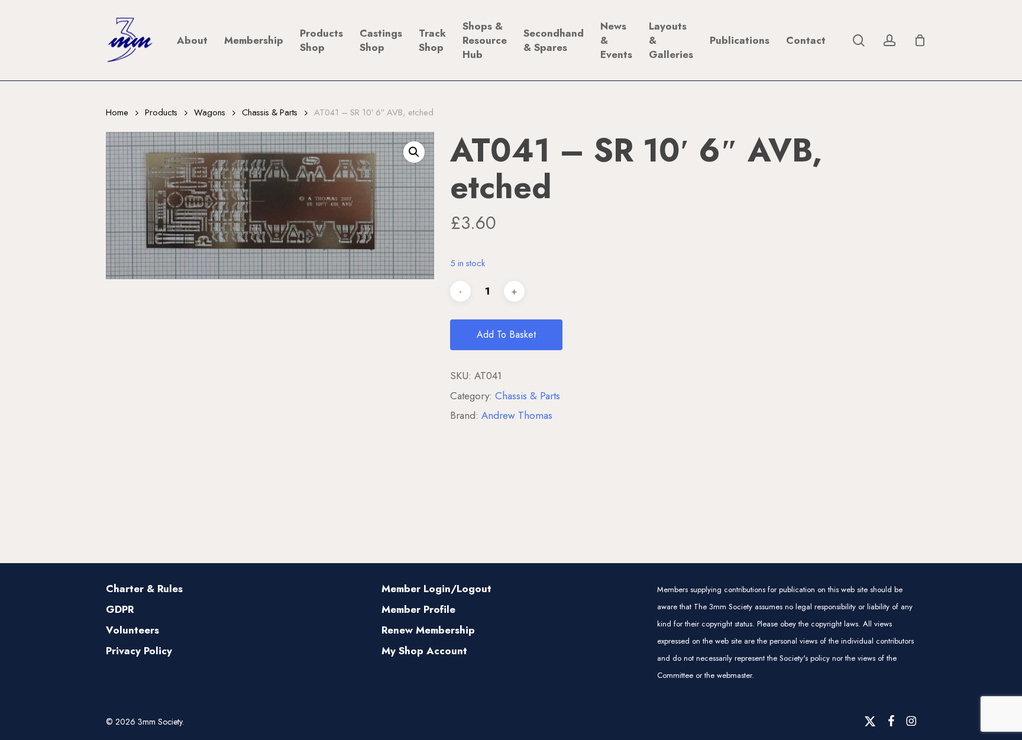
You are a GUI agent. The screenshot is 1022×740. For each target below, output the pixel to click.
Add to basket (506, 334)
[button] (414, 152)
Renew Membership (428, 630)
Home (117, 112)
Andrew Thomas (516, 415)
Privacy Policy (139, 651)
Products (161, 112)
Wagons (209, 112)
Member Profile (418, 609)
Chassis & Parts (269, 112)
